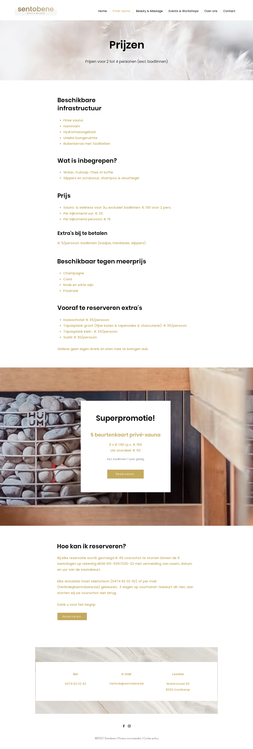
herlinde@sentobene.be (78, 587)
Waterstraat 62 (177, 684)
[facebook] (124, 726)
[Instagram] (129, 726)
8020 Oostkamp (178, 690)
